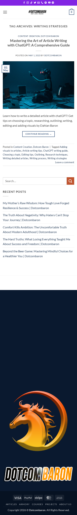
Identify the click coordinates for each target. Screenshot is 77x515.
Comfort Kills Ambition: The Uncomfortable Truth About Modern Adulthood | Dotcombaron (35, 229)
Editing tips (27, 154)
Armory (24, 504)
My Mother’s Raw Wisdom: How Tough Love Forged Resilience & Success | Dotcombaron (36, 205)
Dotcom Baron (50, 36)
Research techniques (56, 154)
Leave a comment (64, 162)
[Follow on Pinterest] (45, 2)
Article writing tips (32, 150)
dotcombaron (52, 55)
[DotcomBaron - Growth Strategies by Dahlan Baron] (37, 12)
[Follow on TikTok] (31, 2)
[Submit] (70, 181)
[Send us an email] (38, 2)
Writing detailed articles (15, 158)
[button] (5, 12)
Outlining (39, 154)
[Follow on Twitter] (35, 2)
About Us (65, 504)
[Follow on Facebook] (24, 2)
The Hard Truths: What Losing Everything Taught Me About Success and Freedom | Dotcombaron (36, 241)
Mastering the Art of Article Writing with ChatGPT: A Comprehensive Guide (38, 42)
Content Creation (29, 36)
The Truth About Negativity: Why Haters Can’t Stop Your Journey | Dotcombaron (36, 217)
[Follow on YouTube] (49, 2)
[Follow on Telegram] (53, 2)
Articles (11, 504)
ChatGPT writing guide (55, 150)
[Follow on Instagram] (28, 2)
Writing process (38, 158)
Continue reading (38, 133)
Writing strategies (57, 158)
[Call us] (42, 2)
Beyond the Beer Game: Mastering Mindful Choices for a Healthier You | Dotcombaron (38, 253)
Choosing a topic (11, 154)
